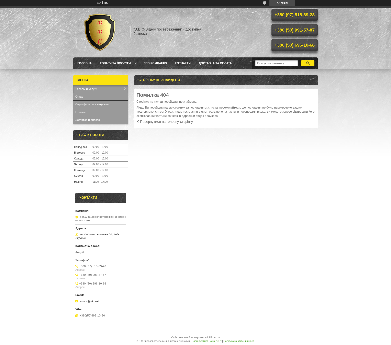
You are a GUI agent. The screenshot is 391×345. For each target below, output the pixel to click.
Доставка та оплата (215, 63)
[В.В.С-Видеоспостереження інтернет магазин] (99, 31)
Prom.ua (215, 337)
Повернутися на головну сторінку (166, 122)
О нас (79, 96)
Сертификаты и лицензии (92, 104)
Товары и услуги (86, 88)
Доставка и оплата (87, 119)
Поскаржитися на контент (207, 341)
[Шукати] (307, 63)
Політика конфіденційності (239, 341)
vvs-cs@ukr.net (89, 301)
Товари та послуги (115, 63)
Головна (84, 63)
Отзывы (80, 112)
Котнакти (183, 63)
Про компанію (155, 63)
